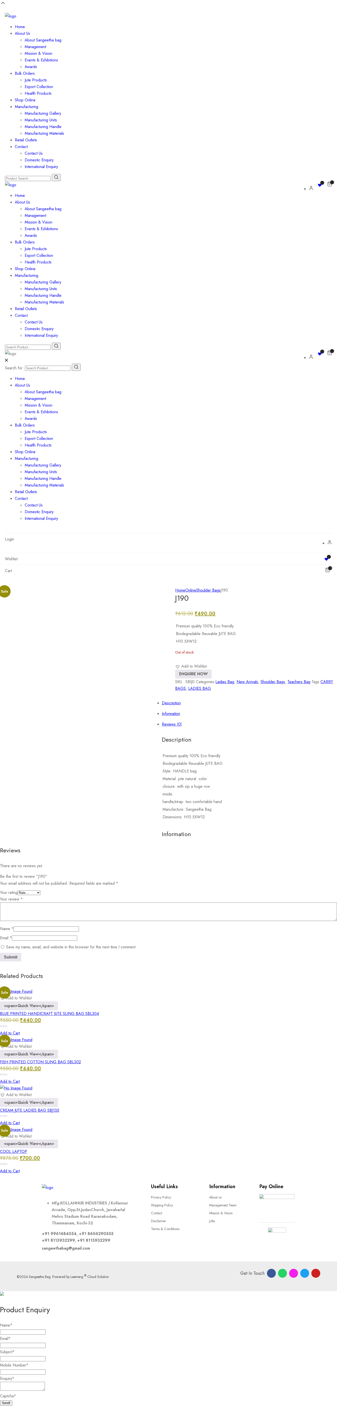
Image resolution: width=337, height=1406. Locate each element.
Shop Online (25, 100)
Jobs (212, 1221)
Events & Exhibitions (41, 60)
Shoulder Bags (208, 590)
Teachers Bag (298, 682)
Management (35, 47)
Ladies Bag (224, 682)
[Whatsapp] (282, 1273)
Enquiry (7, 1378)
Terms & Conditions (165, 1228)
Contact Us (34, 153)
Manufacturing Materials (44, 133)
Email (6, 938)
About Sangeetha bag (43, 40)
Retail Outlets (26, 140)
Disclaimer (158, 1221)
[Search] (76, 367)
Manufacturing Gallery (43, 113)
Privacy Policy (161, 1197)
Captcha (8, 1396)
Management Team (223, 1205)
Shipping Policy (162, 1205)
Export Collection (39, 87)
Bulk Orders (25, 73)
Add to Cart (10, 1033)
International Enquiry (41, 166)
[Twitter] (304, 1273)
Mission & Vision (38, 53)
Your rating (9, 892)
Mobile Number (14, 1365)
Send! (6, 1403)
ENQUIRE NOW (193, 674)
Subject (7, 1352)
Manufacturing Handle (43, 127)
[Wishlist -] (320, 185)
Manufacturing (26, 107)
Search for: (14, 368)
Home (20, 27)
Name (7, 929)
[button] (191, 666)
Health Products (38, 93)
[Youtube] (315, 1273)
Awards (31, 67)
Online (190, 590)
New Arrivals (247, 682)
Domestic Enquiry (39, 160)
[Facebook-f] (271, 1273)
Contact (21, 147)
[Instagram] (293, 1273)
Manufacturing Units (41, 120)
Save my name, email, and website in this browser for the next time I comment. (71, 947)
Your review (11, 899)
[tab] (173, 646)
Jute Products (36, 80)
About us (215, 1197)
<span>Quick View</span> (29, 1006)
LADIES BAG (199, 688)
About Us (22, 33)
